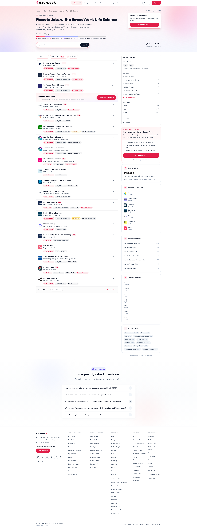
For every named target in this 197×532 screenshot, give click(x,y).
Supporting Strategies (50, 259)
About (150, 463)
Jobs (44, 11)
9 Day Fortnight (116, 513)
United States (115, 443)
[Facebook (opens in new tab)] (56, 457)
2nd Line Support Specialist (53, 137)
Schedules (136, 477)
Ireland (113, 457)
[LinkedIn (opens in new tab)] (42, 457)
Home (38, 11)
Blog (134, 436)
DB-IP (46, 525)
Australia (114, 464)
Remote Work (137, 440)
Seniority (127, 122)
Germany (114, 460)
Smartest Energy (48, 193)
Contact (150, 467)
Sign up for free (143, 24)
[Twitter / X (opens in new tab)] (38, 457)
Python (145, 333)
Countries (151, 460)
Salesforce (129, 339)
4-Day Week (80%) (96, 450)
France (113, 474)
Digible (45, 106)
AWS (128, 336)
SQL (128, 346)
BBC (44, 204)
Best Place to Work (117, 510)
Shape (45, 226)
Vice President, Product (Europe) (55, 170)
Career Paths (137, 473)
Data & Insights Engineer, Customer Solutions (59, 115)
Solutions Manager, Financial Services (57, 180)
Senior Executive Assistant (52, 104)
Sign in (146, 3)
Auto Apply (110, 3)
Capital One (47, 215)
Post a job (151, 478)
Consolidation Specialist (52, 159)
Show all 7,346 (111, 290)
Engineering (72, 436)
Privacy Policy (126, 524)
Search (84, 45)
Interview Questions (139, 453)
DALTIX (45, 117)
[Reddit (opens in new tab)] (38, 461)
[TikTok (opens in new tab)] (51, 457)
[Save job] (115, 63)
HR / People (72, 460)
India (112, 453)
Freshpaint (46, 270)
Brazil (113, 467)
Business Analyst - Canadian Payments (57, 74)
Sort (73, 57)
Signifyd (46, 183)
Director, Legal (48, 267)
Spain (113, 471)
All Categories (72, 474)
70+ (125, 65)
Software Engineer (50, 202)
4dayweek (41, 434)
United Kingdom (116, 447)
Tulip (44, 248)
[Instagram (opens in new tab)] (47, 457)
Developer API (152, 470)
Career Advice (137, 450)
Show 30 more (56, 290)
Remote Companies (117, 486)
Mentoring (129, 342)
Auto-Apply (151, 436)
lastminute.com (48, 161)
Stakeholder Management (143, 336)
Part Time (93, 467)
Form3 (45, 76)
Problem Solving (143, 342)
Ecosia (45, 128)
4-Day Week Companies (119, 482)
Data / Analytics (73, 464)
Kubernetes (142, 339)
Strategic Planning (140, 346)
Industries (136, 470)
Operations (72, 453)
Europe (113, 440)
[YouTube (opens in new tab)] (42, 461)
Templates (136, 480)
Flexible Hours (94, 453)
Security (71, 471)
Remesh (46, 280)
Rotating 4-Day (95, 460)
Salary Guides (137, 447)
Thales (45, 87)
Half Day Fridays (95, 447)
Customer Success (74, 450)
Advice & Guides (138, 463)
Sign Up (156, 3)
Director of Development (52, 63)
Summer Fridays (95, 457)
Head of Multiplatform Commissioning (57, 235)
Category (43, 57)
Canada (113, 450)
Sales (70, 447)
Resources (120, 3)
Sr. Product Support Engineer (54, 85)
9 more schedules (130, 97)
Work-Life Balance (95, 440)
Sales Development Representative (55, 256)
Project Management (132, 349)
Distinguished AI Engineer (52, 213)
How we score (144, 68)
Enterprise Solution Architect (53, 191)
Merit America (47, 65)
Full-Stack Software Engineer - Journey (57, 126)
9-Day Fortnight (95, 443)
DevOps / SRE (72, 467)
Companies (88, 3)
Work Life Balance (138, 443)
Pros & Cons (99, 3)
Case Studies (137, 467)
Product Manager (49, 224)
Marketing (71, 443)
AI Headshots (152, 440)
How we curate (148, 355)
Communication (131, 333)
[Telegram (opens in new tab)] (60, 457)
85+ (131, 65)
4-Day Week (94, 436)
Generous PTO (94, 464)
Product (71, 440)
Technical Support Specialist (53, 148)
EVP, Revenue (48, 245)
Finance (70, 457)
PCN (44, 172)
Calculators (151, 453)
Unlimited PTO (115, 506)
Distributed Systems (150, 349)
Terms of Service (138, 524)
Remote (113, 436)
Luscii (45, 139)
